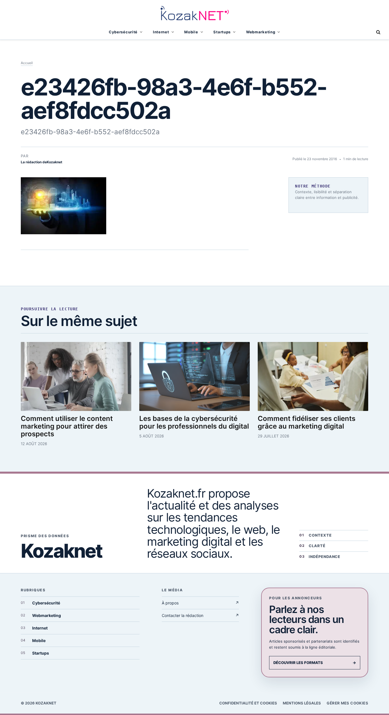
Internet (161, 32)
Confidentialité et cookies (248, 703)
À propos (200, 602)
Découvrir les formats (314, 662)
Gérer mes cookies (347, 703)
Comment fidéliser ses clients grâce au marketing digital (306, 422)
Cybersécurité (123, 32)
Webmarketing (260, 32)
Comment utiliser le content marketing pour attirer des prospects (67, 426)
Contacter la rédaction (200, 615)
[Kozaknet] (195, 12)
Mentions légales (302, 703)
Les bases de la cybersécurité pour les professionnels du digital (194, 422)
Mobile (191, 32)
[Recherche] (377, 32)
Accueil (27, 63)
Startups (222, 32)
